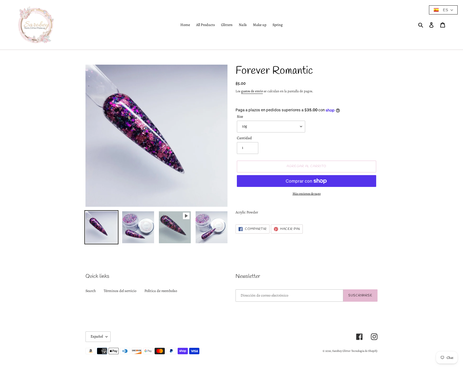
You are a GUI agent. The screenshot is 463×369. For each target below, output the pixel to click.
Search (90, 290)
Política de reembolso (160, 290)
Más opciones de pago (307, 193)
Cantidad (244, 138)
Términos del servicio (120, 290)
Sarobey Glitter (341, 351)
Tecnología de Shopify (364, 351)
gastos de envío (252, 91)
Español (97, 336)
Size (240, 116)
